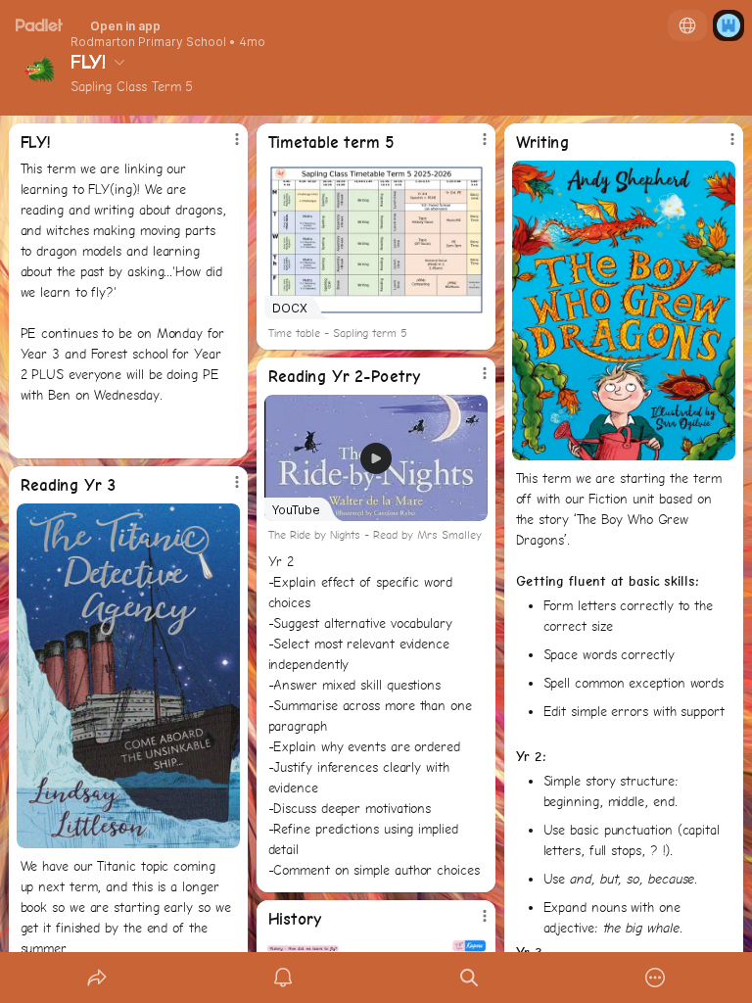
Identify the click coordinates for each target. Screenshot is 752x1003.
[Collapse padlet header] (119, 62)
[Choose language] (687, 25)
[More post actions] (224, 146)
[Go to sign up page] (728, 25)
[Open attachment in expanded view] (624, 310)
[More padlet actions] (655, 977)
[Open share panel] (97, 977)
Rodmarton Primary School (148, 42)
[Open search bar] (469, 977)
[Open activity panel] (283, 977)
